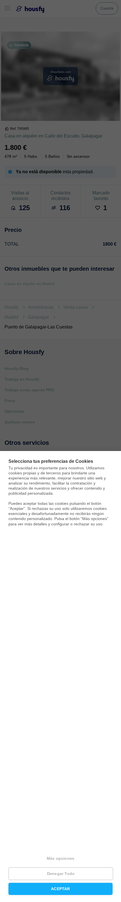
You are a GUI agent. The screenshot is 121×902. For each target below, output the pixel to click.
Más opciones (60, 858)
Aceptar (60, 889)
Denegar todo (61, 874)
